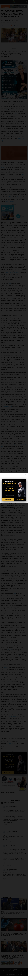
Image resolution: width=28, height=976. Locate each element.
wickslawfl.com (20, 499)
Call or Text (7, 499)
